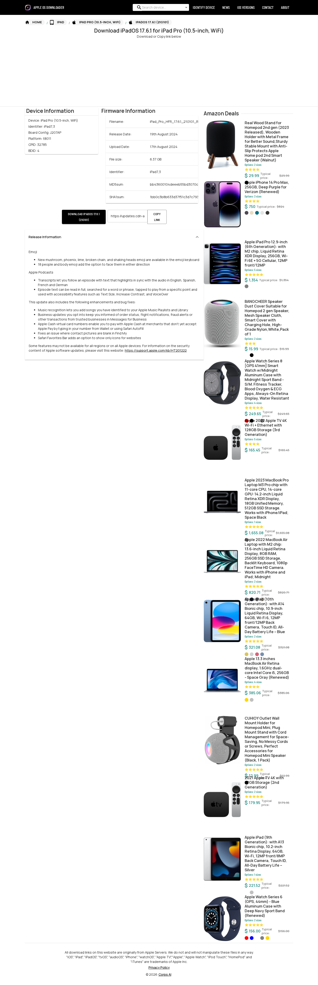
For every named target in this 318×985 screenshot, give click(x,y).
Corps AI (165, 974)
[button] (35, 22)
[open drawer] (28, 7)
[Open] (186, 7)
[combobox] (160, 7)
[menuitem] (51, 7)
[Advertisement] (139, 71)
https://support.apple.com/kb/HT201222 (156, 350)
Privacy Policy (159, 967)
